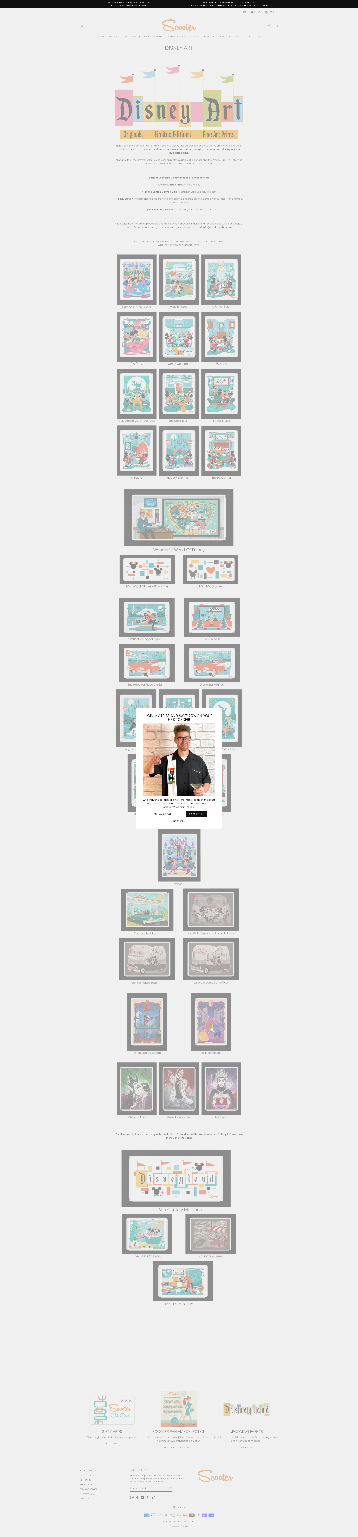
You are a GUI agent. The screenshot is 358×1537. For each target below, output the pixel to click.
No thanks (179, 821)
